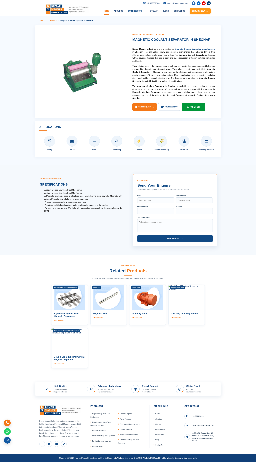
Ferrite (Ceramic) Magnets (101, 441)
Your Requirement (143, 217)
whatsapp (195, 107)
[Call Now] (7, 423)
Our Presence (160, 429)
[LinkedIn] (199, 3)
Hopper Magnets (126, 414)
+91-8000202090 (169, 106)
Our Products (52, 20)
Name (139, 195)
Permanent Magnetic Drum (129, 424)
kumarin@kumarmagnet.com (203, 425)
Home (41, 20)
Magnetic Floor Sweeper (129, 435)
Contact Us (159, 445)
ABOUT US (118, 11)
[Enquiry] (7, 440)
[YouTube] (204, 3)
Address (179, 206)
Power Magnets (125, 419)
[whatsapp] (7, 431)
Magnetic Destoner (99, 431)
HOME (106, 11)
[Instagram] (209, 3)
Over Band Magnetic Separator (103, 436)
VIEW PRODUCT (60, 321)
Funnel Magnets (126, 429)
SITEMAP (154, 11)
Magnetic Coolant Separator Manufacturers (195, 49)
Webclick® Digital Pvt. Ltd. (154, 458)
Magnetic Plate (97, 446)
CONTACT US (179, 11)
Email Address (181, 195)
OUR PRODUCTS (136, 11)
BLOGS (166, 11)
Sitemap (158, 424)
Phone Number (142, 206)
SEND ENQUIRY (144, 106)
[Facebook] (193, 3)
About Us (158, 419)
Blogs (157, 440)
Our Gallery (159, 435)
